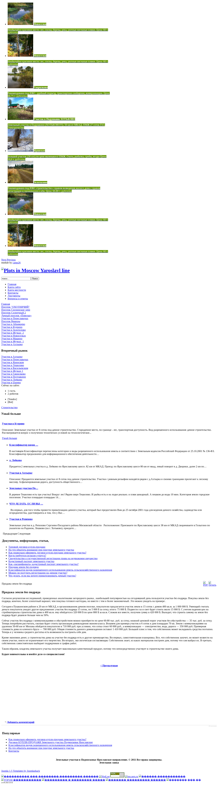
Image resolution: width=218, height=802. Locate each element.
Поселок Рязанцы (10, 321)
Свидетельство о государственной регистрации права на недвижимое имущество (53, 558)
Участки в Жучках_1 (12, 341)
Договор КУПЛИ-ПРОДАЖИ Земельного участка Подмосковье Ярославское (50, 742)
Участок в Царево (11, 382)
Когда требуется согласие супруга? (27, 555)
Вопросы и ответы (18, 298)
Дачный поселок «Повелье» (16, 315)
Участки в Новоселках (13, 335)
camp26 (17, 262)
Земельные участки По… (23, 488)
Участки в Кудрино (11, 327)
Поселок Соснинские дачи (15, 309)
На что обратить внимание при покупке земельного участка (41, 549)
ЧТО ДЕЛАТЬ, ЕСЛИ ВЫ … (26, 503)
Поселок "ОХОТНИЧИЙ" (15, 307)
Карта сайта (14, 287)
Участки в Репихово (21, 519)
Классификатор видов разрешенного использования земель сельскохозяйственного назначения (60, 570)
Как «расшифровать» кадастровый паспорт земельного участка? (43, 564)
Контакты (13, 292)
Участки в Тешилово (12, 365)
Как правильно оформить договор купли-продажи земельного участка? (47, 552)
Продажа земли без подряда (23, 567)
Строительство (9, 407)
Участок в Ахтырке (12, 356)
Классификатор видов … (23, 445)
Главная (12, 284)
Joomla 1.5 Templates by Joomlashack (20, 771)
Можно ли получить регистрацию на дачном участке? (37, 572)
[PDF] (205, 585)
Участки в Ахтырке (12, 344)
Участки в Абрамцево (13, 324)
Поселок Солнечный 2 (13, 312)
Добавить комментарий (20, 722)
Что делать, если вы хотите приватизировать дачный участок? (42, 575)
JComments (213, 726)
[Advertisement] (28, 695)
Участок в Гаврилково (13, 374)
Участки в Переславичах (14, 318)
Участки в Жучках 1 (12, 371)
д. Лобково (15, 460)
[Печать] (212, 585)
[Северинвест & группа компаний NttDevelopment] (35, 270)
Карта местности (17, 290)
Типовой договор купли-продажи (26, 547)
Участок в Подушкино (13, 376)
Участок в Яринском (12, 362)
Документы (14, 295)
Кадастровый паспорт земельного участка (31, 561)
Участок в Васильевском (14, 368)
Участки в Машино (11, 338)
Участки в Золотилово (13, 330)
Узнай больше (9, 438)
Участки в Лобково (11, 379)
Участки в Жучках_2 (12, 332)
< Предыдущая (109, 665)
